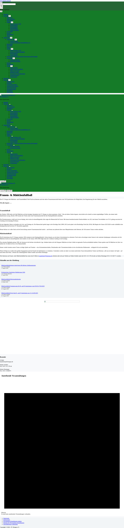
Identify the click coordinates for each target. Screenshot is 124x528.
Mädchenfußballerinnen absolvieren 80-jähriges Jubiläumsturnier (18, 265)
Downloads (10, 178)
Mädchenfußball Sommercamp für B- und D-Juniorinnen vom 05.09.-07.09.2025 (23, 286)
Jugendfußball (14, 116)
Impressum (6, 518)
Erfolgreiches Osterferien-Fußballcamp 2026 (13, 272)
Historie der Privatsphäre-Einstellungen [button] (13, 523)
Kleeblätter (10, 176)
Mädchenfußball (14, 117)
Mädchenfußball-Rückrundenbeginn (11, 279)
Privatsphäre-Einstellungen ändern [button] (12, 521)
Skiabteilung (10, 122)
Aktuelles (5, 104)
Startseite (5, 102)
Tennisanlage (13, 163)
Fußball (9, 110)
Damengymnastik (14, 146)
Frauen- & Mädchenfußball (17, 139)
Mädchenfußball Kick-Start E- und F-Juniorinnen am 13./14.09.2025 (19, 293)
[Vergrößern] (77, 303)
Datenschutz (6, 519)
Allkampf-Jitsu (11, 107)
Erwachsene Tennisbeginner (17, 160)
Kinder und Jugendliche (16, 155)
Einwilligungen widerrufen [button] (10, 524)
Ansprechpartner (14, 161)
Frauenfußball (14, 113)
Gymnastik (10, 119)
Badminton (10, 108)
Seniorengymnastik (15, 148)
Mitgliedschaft (10, 167)
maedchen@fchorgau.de (45, 256)
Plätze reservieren (14, 157)
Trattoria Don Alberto (12, 172)
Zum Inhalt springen (5, 0)
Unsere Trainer (14, 128)
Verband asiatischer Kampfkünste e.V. (20, 129)
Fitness (8, 134)
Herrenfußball (14, 114)
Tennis (8, 123)
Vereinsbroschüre (11, 175)
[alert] (62, 447)
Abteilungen (6, 125)
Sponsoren (6, 164)
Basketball (9, 132)
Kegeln (9, 120)
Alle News (9, 105)
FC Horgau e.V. (4, 96)
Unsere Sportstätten (12, 170)
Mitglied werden (14, 158)
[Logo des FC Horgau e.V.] (7, 95)
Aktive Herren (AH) (15, 111)
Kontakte (9, 169)
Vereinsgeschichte (11, 173)
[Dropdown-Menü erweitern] (9, 104)
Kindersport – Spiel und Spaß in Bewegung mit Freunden (22, 143)
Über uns (5, 166)
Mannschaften (14, 154)
